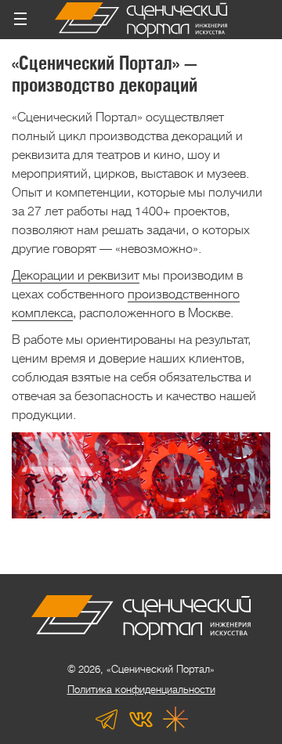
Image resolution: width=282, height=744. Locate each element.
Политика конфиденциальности (141, 689)
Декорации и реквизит (75, 276)
